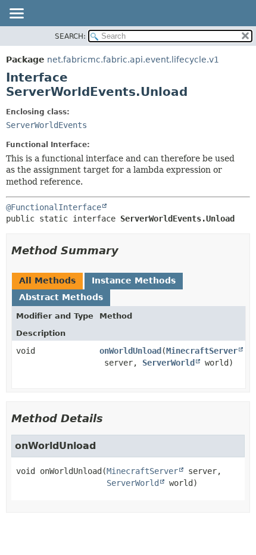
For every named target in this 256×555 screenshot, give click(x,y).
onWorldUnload (130, 351)
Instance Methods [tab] (134, 280)
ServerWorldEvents (46, 125)
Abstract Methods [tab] (61, 297)
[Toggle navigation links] (16, 14)
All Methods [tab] (47, 280)
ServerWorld (168, 362)
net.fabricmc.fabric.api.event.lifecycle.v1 (133, 59)
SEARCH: (70, 36)
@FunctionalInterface (53, 207)
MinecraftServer (202, 351)
